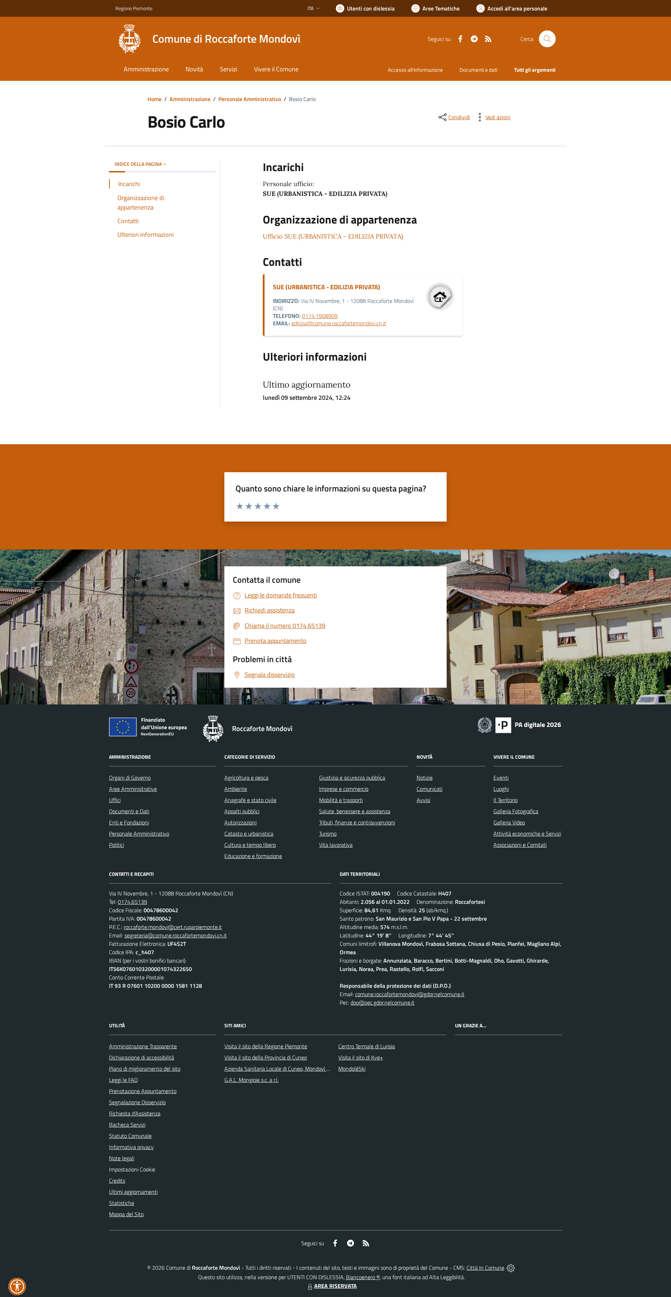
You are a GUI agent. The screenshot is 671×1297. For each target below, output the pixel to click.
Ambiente (235, 789)
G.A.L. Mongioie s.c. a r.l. (251, 1080)
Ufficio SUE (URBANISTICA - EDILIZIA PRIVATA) (333, 236)
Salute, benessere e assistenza (354, 811)
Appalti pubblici (241, 811)
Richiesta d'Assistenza (134, 1113)
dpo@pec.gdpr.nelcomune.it (382, 1002)
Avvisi (423, 800)
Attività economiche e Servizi (527, 833)
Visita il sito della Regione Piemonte (265, 1046)
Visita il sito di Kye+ (360, 1057)
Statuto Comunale (130, 1136)
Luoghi (501, 789)
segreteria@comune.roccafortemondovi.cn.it (175, 935)
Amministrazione (189, 99)
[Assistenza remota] (510, 1267)
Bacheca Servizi (127, 1124)
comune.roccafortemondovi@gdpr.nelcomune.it (409, 994)
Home (154, 99)
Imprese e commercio (343, 789)
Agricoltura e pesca (246, 777)
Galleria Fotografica (515, 811)
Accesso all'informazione (415, 70)
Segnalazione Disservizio (137, 1102)
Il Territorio (505, 800)
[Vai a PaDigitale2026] (519, 724)
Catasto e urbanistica (248, 833)
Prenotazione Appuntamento (142, 1091)
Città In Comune (485, 1267)
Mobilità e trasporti (341, 800)
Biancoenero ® (363, 1277)
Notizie (425, 777)
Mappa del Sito (126, 1214)
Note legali (121, 1158)
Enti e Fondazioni (129, 822)
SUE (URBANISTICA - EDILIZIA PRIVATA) (326, 287)
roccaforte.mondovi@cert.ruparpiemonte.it (173, 927)
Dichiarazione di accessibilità (141, 1057)
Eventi (500, 777)
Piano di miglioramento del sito (144, 1068)
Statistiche (121, 1203)
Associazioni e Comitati (520, 845)
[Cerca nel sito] (547, 38)
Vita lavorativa (336, 845)
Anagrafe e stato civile (250, 800)
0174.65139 (132, 902)
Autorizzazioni (240, 822)
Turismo (328, 833)
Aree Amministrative (133, 789)
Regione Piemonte (133, 8)
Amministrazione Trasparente (143, 1046)
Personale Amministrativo (249, 99)
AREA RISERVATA (335, 1286)
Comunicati (429, 789)
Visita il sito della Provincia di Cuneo (265, 1057)
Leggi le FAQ (123, 1080)
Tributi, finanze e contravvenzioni (357, 822)
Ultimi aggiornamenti (133, 1192)
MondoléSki (352, 1068)
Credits (117, 1180)
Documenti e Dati (129, 811)
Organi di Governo (130, 777)
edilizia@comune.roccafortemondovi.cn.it (338, 323)
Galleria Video (509, 822)
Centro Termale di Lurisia (366, 1046)
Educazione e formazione (253, 856)
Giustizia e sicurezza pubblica (352, 777)
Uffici (115, 800)
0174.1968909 (320, 316)
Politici (116, 845)
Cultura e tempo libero (250, 845)
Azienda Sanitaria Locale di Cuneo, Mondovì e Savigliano (289, 1068)
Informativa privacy (131, 1147)
